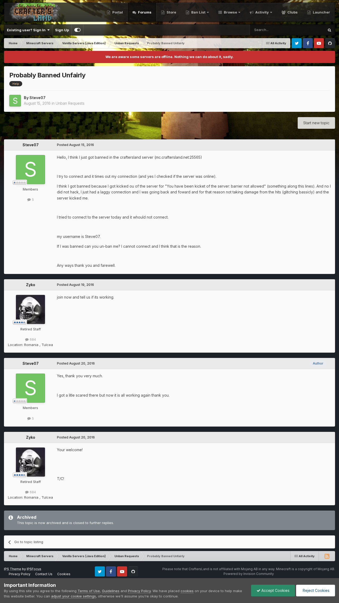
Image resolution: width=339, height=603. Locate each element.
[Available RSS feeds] (327, 556)
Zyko (30, 284)
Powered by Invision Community (249, 574)
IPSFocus (34, 569)
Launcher (321, 12)
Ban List (198, 12)
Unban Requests (70, 103)
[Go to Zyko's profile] (30, 309)
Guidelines (110, 591)
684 (32, 339)
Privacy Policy (19, 574)
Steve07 (37, 97)
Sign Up (62, 30)
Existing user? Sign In (27, 30)
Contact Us (43, 574)
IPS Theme (12, 569)
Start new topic (316, 123)
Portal (117, 12)
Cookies (63, 574)
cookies (187, 591)
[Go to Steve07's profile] (15, 101)
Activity (262, 12)
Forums (144, 12)
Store (171, 12)
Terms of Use (89, 591)
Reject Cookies (315, 590)
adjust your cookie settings (73, 596)
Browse (230, 12)
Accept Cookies (274, 590)
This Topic (308, 30)
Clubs (292, 12)
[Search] (329, 30)
